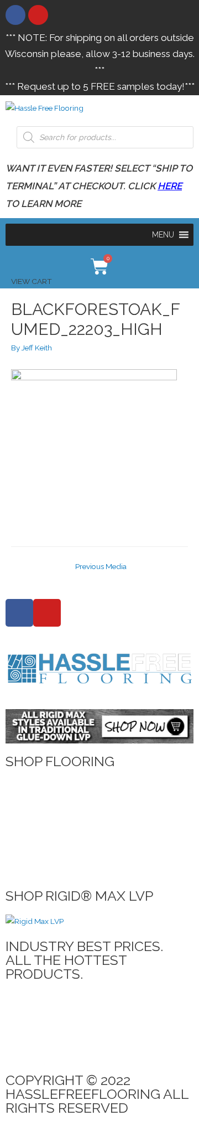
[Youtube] (38, 15)
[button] (163, 235)
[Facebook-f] (19, 613)
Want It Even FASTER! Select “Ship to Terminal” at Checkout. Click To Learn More (99, 186)
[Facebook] (15, 15)
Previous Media (101, 566)
